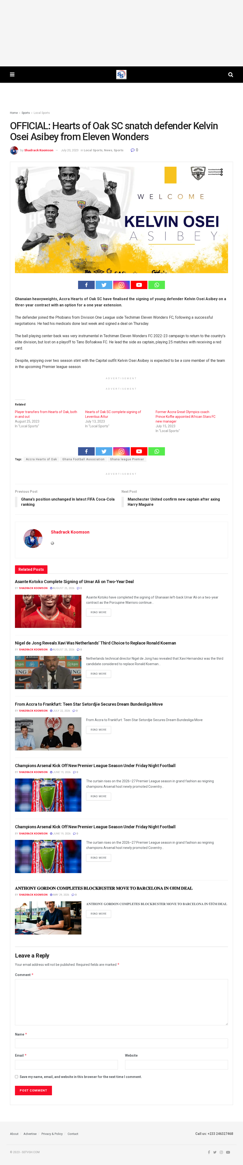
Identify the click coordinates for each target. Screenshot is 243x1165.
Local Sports (42, 113)
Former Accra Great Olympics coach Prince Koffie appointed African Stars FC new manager (185, 416)
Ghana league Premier (127, 459)
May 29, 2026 (60, 894)
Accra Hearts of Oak (41, 459)
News (108, 150)
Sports (26, 113)
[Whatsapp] (156, 285)
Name (21, 1034)
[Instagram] (121, 285)
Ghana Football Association (83, 459)
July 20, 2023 (70, 150)
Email (21, 1055)
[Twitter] (104, 285)
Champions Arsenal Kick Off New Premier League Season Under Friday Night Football (95, 765)
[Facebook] (86, 285)
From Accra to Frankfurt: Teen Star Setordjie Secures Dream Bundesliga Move (89, 704)
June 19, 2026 (61, 772)
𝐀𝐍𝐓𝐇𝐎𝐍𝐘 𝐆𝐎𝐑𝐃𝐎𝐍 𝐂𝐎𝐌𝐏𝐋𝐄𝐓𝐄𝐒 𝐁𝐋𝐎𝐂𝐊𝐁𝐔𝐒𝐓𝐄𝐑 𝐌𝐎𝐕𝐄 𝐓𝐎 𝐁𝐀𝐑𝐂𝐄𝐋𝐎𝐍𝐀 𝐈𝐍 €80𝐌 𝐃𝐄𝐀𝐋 (104, 888)
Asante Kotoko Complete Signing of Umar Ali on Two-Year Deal (74, 581)
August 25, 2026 (63, 588)
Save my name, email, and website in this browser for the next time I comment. (81, 1077)
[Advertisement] (121, 33)
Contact (73, 1134)
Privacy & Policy (52, 1134)
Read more (99, 612)
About (14, 1134)
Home (14, 113)
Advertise (30, 1134)
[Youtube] (139, 285)
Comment (24, 974)
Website (131, 1055)
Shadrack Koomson (38, 150)
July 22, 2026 (61, 710)
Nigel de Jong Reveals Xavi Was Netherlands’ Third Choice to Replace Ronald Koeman (95, 642)
